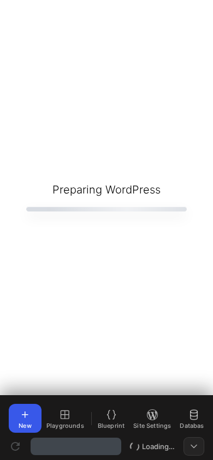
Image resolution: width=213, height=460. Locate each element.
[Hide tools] (194, 446)
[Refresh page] (15, 446)
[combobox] (76, 446)
